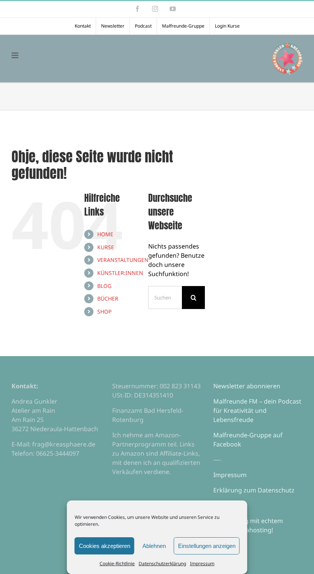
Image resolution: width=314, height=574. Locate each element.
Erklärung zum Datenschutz (253, 490)
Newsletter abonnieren (246, 386)
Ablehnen (154, 546)
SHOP (104, 311)
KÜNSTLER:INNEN (120, 272)
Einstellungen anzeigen (207, 546)
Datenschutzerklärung (162, 563)
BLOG (104, 285)
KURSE (105, 247)
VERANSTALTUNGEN (123, 259)
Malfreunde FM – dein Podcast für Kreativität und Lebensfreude (257, 410)
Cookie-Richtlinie (117, 563)
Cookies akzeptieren (104, 546)
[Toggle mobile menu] (15, 55)
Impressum (202, 563)
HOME (105, 234)
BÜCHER (107, 298)
